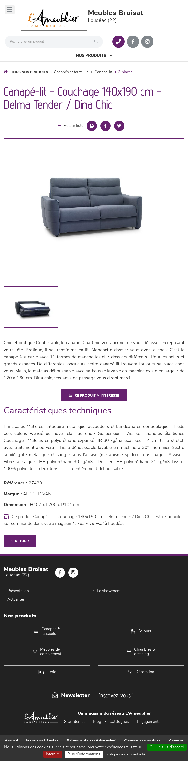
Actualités (16, 599)
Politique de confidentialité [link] (125, 754)
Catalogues (119, 722)
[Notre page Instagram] (147, 42)
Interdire (53, 754)
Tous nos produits (29, 72)
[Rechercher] (97, 42)
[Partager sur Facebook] (105, 126)
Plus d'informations (83, 754)
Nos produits (91, 56)
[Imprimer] (92, 126)
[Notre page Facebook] (133, 42)
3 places (125, 72)
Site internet (74, 722)
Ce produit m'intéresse (97, 395)
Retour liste (73, 126)
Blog (97, 722)
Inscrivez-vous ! (116, 695)
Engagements (148, 722)
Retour (22, 541)
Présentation (18, 591)
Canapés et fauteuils (71, 72)
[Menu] (10, 9)
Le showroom (108, 591)
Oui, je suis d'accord (167, 747)
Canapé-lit (103, 72)
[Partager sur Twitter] (119, 126)
